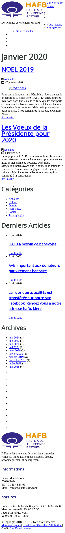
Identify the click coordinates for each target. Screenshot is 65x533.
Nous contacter (24, 31)
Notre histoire (54, 24)
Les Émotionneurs (20, 528)
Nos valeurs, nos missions (24, 34)
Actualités (14, 41)
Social (12, 211)
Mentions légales (11, 525)
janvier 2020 (16, 353)
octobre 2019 (16, 356)
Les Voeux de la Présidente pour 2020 (25, 133)
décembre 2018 (17, 360)
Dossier (13, 205)
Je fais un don (17, 45)
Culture (13, 202)
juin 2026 (14, 337)
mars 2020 (15, 350)
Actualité (9, 79)
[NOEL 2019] (17, 88)
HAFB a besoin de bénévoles (33, 244)
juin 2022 (14, 340)
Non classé (15, 208)
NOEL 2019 (17, 69)
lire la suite (7, 117)
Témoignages (16, 215)
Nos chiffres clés (18, 38)
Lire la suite (15, 253)
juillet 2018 (15, 363)
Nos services (54, 27)
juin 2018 (14, 366)
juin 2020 (14, 344)
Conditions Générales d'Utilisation (42, 525)
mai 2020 (14, 347)
